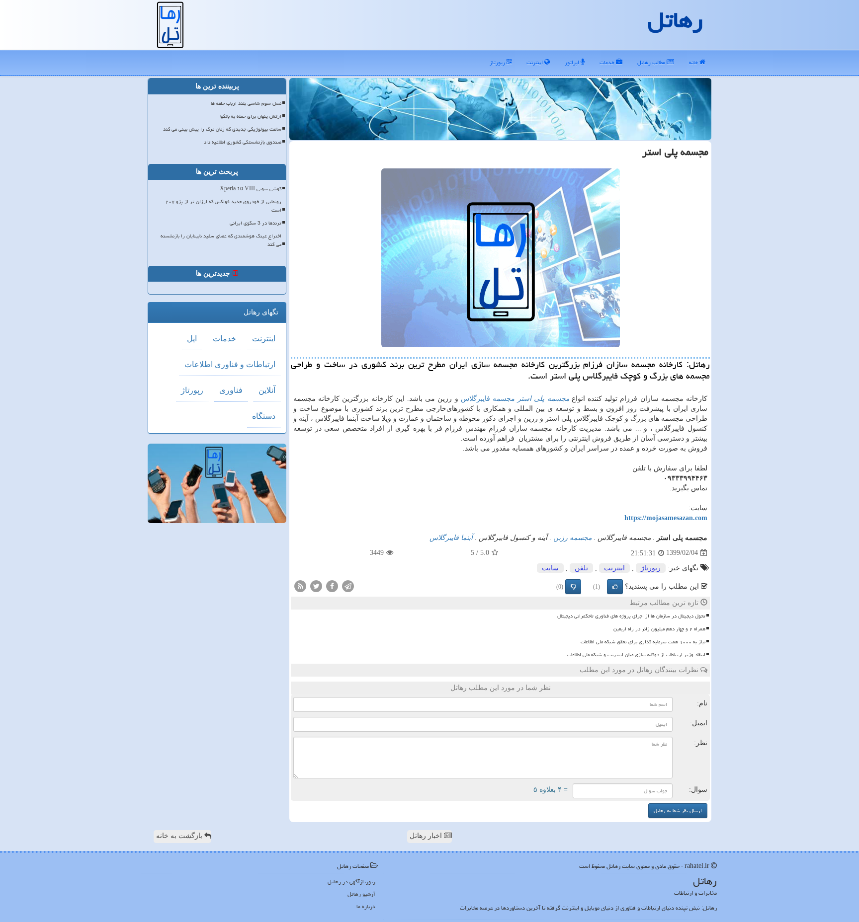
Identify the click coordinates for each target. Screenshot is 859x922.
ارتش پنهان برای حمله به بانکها (250, 116)
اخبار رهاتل (427, 836)
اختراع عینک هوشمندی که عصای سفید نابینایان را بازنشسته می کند (221, 240)
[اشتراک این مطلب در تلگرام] (348, 585)
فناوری (231, 390)
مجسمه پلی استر (543, 398)
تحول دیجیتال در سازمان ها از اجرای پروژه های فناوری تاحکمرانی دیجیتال (631, 616)
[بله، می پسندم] (615, 586)
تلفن (581, 568)
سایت (550, 568)
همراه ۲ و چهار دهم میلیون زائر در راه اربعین (659, 629)
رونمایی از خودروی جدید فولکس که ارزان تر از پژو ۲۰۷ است (223, 206)
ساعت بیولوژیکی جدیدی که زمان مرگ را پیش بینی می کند (222, 129)
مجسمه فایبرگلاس (488, 398)
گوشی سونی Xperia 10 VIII (250, 189)
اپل (192, 338)
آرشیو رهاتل (361, 894)
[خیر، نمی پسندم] (573, 586)
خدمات (608, 62)
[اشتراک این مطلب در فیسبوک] (332, 585)
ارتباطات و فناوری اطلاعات (229, 364)
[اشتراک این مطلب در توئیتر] (316, 585)
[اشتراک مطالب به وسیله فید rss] (300, 585)
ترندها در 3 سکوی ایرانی (255, 223)
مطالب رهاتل (652, 62)
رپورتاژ (498, 62)
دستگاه (263, 416)
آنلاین (266, 390)
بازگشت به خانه (180, 836)
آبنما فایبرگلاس (451, 537)
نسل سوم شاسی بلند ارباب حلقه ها (246, 103)
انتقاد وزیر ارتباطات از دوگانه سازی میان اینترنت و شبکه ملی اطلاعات (636, 655)
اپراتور (573, 62)
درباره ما (365, 906)
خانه (694, 62)
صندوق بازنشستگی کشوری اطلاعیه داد (242, 142)
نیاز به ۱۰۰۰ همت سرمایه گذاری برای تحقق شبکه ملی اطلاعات (643, 642)
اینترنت (535, 62)
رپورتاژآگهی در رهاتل (351, 881)
